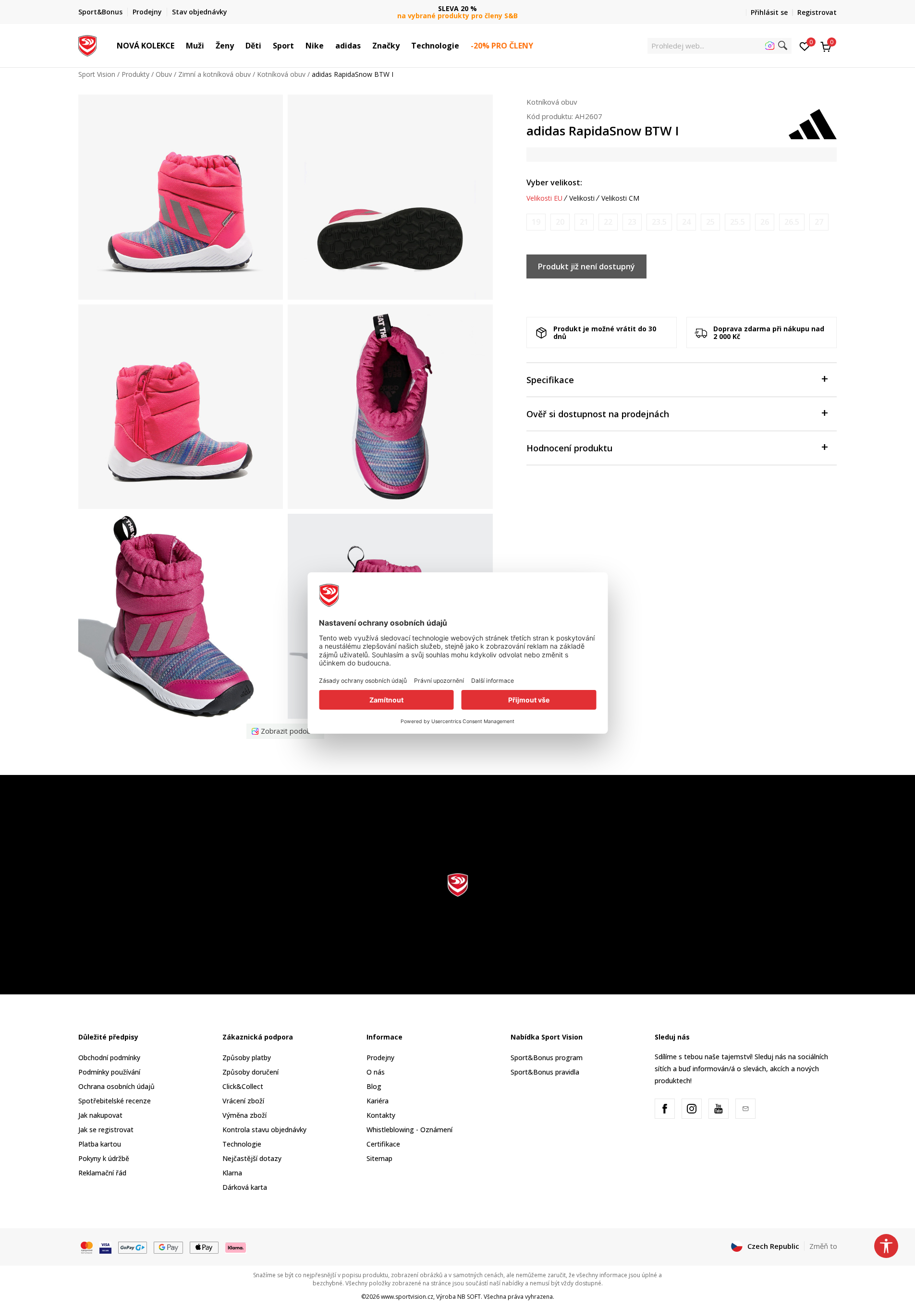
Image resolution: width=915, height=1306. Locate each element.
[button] (179, 45)
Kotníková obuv (281, 74)
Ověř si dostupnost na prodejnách (597, 414)
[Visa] (105, 1246)
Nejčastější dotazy (251, 1158)
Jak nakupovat (100, 1115)
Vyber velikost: (554, 182)
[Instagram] (691, 1108)
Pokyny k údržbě (103, 1158)
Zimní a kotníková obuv (214, 74)
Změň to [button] (823, 1246)
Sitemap (379, 1158)
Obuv (164, 74)
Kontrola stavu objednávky (264, 1129)
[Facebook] (664, 1108)
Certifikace (383, 1144)
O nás (375, 1071)
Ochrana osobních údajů (116, 1086)
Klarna (232, 1172)
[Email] (745, 1108)
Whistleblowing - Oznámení (409, 1129)
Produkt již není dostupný (586, 266)
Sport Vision (96, 74)
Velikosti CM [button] (620, 198)
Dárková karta (244, 1187)
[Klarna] (235, 1246)
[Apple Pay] (204, 1246)
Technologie (241, 1144)
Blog (373, 1086)
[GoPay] (132, 1246)
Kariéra (377, 1100)
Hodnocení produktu (569, 448)
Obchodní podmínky (109, 1057)
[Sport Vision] (87, 44)
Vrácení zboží (243, 1100)
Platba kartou (99, 1144)
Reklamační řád (102, 1172)
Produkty (135, 74)
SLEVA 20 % (457, 8)
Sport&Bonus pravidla (545, 1071)
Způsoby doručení (250, 1071)
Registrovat (817, 12)
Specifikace (550, 380)
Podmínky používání (109, 1071)
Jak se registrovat (106, 1129)
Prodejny (380, 1057)
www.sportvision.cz (407, 1297)
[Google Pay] (168, 1246)
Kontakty (380, 1115)
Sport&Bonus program (547, 1057)
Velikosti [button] (582, 198)
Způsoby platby (246, 1057)
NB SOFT (469, 1297)
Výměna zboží (244, 1115)
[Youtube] (718, 1108)
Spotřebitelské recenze (114, 1100)
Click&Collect (242, 1086)
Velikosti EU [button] (544, 198)
